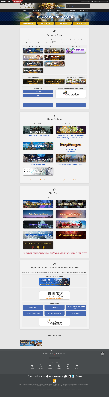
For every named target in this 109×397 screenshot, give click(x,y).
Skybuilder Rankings (78, 164)
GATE (82, 137)
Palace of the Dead (70, 151)
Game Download (54, 358)
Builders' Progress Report (65, 164)
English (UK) (97, 1)
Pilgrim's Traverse (61, 149)
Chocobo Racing (62, 135)
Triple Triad (70, 135)
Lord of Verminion (78, 135)
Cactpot (78, 137)
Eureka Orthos (70, 149)
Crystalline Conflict (32, 135)
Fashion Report (71, 137)
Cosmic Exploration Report (38, 164)
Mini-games (71, 138)
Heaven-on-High (79, 149)
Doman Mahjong (61, 137)
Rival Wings (46, 135)
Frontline (40, 135)
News (42, 368)
